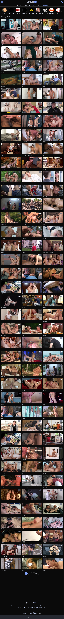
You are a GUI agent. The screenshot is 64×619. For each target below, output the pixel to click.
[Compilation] (11, 52)
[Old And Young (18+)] (11, 25)
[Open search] (62, 2)
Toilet (23, 542)
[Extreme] (32, 218)
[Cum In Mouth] (32, 481)
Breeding (3, 252)
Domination (4, 335)
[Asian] (32, 564)
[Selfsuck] (32, 523)
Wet (44, 459)
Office (44, 376)
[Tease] (11, 384)
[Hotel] (32, 94)
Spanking (3, 307)
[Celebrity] (53, 94)
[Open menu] (2, 2)
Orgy (44, 58)
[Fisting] (32, 370)
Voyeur (23, 252)
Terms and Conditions (48, 612)
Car (2, 418)
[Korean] (53, 509)
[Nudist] (53, 177)
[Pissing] (53, 384)
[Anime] (32, 440)
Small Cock (3, 224)
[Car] (11, 412)
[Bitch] (32, 398)
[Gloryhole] (53, 343)
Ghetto (3, 349)
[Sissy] (53, 218)
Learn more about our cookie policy (53, 605)
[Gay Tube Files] (32, 2)
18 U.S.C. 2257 (57, 612)
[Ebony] (32, 509)
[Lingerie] (53, 232)
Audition (45, 307)
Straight (45, 31)
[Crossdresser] (32, 52)
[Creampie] (11, 108)
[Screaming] (11, 495)
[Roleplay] (53, 523)
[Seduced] (11, 94)
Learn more (46, 617)
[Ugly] (53, 287)
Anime (23, 445)
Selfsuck (24, 528)
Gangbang (3, 196)
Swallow (45, 279)
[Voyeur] (32, 246)
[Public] (32, 384)
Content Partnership (32, 613)
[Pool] (32, 329)
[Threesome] (32, 135)
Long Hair (45, 487)
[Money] (11, 66)
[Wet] (53, 453)
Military (44, 335)
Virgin (23, 321)
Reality (23, 556)
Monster (24, 86)
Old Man (3, 238)
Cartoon (45, 321)
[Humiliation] (32, 163)
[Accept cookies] (61, 617)
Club (2, 266)
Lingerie (45, 238)
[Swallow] (53, 274)
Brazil (2, 487)
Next (36, 573)
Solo (2, 155)
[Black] (11, 122)
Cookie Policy (31, 612)
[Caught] (53, 122)
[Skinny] (53, 550)
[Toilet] (32, 536)
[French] (53, 163)
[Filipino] (11, 509)
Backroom (24, 501)
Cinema (3, 404)
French (44, 169)
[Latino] (11, 287)
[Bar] (53, 440)
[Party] (53, 260)
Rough (2, 183)
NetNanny (38, 607)
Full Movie (3, 44)
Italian (23, 307)
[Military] (53, 329)
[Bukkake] (11, 467)
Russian (3, 321)
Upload (24, 613)
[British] (53, 80)
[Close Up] (32, 343)
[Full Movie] (11, 38)
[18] (32, 38)
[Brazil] (11, 481)
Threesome (24, 141)
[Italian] (32, 301)
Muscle (23, 473)
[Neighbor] (11, 564)
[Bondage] (53, 135)
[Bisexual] (53, 191)
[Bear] (11, 135)
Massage (24, 113)
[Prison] (32, 412)
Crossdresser (25, 58)
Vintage (3, 86)
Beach (44, 362)
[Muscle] (32, 467)
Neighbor (3, 570)
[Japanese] (11, 536)
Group (2, 459)
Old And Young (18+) (6, 31)
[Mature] (11, 370)
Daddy (44, 72)
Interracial (24, 266)
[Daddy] (53, 66)
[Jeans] (32, 274)
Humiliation (24, 169)
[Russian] (11, 315)
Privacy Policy (38, 612)
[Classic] (32, 66)
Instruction (24, 432)
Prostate (24, 293)
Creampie (3, 113)
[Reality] (32, 550)
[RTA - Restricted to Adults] (40, 613)
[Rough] (11, 177)
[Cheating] (53, 426)
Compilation (4, 58)
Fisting (23, 376)
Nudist (44, 183)
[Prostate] (32, 287)
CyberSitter (44, 607)
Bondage (45, 141)
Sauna (23, 127)
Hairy (44, 210)
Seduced (3, 100)
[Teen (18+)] (32, 191)
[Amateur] (32, 204)
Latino (2, 293)
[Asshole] (11, 274)
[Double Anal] (11, 550)
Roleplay (45, 528)
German (24, 459)
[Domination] (11, 329)
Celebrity (45, 100)
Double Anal (4, 556)
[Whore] (11, 357)
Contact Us (14, 612)
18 (22, 44)
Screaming (3, 501)
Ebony (23, 515)
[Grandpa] (32, 25)
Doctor (44, 501)
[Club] (11, 260)
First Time (3, 169)
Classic (23, 72)
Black (2, 127)
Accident (3, 528)
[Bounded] (53, 536)
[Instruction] (32, 426)
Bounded (45, 542)
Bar (43, 445)
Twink (44, 113)
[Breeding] (11, 246)
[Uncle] (32, 177)
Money (3, 72)
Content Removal (22, 612)
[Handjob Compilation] (32, 149)
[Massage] (32, 108)
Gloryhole (45, 349)
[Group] (11, 453)
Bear (2, 141)
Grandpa (24, 31)
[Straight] (53, 25)
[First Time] (11, 163)
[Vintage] (11, 80)
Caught (44, 127)
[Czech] (53, 412)
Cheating (45, 432)
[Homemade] (32, 357)
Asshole (3, 279)
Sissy (44, 224)
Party (44, 266)
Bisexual (45, 196)
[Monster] (32, 80)
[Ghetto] (11, 343)
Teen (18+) (24, 196)
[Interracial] (32, 260)
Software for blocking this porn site (26, 607)
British (44, 86)
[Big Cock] (53, 38)
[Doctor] (53, 495)
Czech (44, 418)
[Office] (53, 370)
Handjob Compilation (27, 155)
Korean (44, 515)
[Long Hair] (53, 481)
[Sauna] (32, 122)
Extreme (24, 224)
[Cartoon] (53, 315)
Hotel (23, 100)
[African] (53, 467)
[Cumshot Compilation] (53, 246)
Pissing (44, 390)
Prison (23, 418)
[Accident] (11, 523)
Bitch (23, 404)
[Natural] (11, 426)
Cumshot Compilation (48, 252)
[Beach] (53, 357)
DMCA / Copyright (6, 612)
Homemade (24, 362)
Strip (44, 404)
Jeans (23, 279)
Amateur (24, 210)
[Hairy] (53, 204)
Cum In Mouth (25, 487)
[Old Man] (11, 232)
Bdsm (2, 210)
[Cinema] (11, 398)
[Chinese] (53, 149)
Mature (3, 376)
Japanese (3, 542)
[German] (32, 453)
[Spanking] (11, 301)
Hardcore (45, 570)
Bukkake (3, 473)
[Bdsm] (11, 204)
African (44, 473)
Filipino (3, 515)
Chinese (44, 155)
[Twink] (53, 108)
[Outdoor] (32, 232)
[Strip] (53, 398)
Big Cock (45, 44)
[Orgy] (53, 52)
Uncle (23, 183)
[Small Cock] (11, 218)
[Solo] (11, 149)
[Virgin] (32, 315)
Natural (3, 432)
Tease (2, 390)
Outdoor (24, 238)
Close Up (24, 349)
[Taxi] (11, 440)
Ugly (44, 293)
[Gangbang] (11, 191)
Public (23, 390)
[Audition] (53, 301)
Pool (23, 335)
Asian (23, 570)
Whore (2, 362)
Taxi (2, 445)
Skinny (44, 556)
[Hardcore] (53, 564)
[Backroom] (32, 495)
